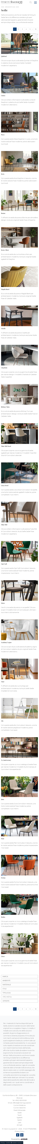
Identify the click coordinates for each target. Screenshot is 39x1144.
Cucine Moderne (20, 1105)
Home (2, 7)
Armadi (19, 1125)
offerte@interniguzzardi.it (22, 1103)
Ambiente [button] (6, 980)
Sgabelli (19, 1117)
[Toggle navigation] (35, 2)
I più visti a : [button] (7, 997)
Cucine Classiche (19, 1108)
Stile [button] (5, 989)
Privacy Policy (19, 1131)
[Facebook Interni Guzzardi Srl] (17, 1134)
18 (35, 29)
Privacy (3, 1142)
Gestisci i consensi (17, 1142)
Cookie (8, 1142)
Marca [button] (5, 976)
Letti (19, 1122)
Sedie (17, 7)
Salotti (19, 1120)
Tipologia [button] (7, 993)
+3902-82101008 (20, 1100)
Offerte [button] (6, 1001)
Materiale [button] (7, 985)
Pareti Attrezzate (19, 1110)
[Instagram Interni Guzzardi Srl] (21, 1134)
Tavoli (19, 1115)
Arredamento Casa (10, 7)
